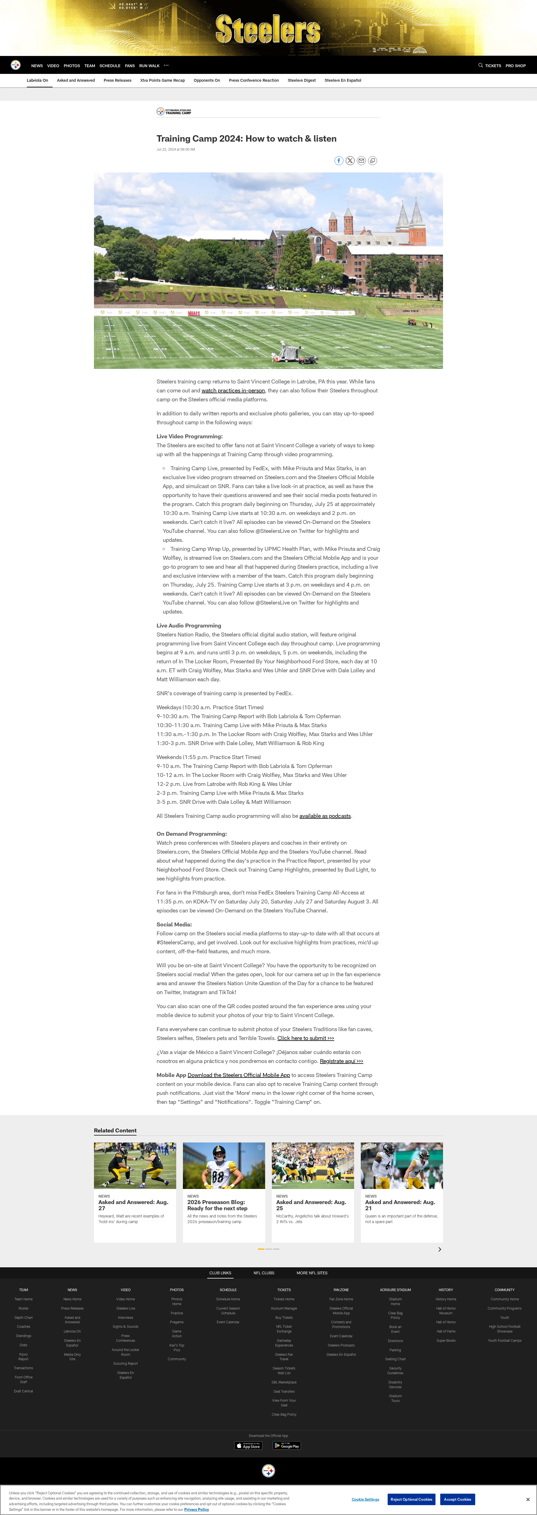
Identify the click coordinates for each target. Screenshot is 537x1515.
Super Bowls (446, 1340)
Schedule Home (228, 1299)
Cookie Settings (365, 1499)
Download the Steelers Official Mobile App (239, 1074)
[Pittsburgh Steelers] (268, 1471)
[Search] (481, 65)
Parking (395, 1350)
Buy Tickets (284, 1317)
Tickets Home (284, 1299)
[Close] (528, 1499)
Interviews (125, 1317)
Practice (177, 1313)
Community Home (505, 1299)
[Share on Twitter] (350, 163)
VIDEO (126, 1290)
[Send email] (361, 163)
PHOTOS (177, 1290)
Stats (23, 1345)
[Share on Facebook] (339, 163)
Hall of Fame (446, 1331)
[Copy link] (372, 161)
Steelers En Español (341, 1354)
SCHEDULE (228, 1290)
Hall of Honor (446, 1322)
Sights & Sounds (125, 1326)
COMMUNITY (505, 1290)
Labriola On (72, 1331)
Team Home (23, 1299)
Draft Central (23, 1391)
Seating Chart (395, 1359)
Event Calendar (228, 1322)
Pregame (176, 1322)
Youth (504, 1317)
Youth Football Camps (505, 1340)
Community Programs (505, 1308)
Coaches (23, 1326)
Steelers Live (125, 1308)
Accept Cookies (457, 1499)
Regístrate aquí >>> (341, 1060)
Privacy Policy (196, 1509)
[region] (268, 1500)
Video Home (125, 1299)
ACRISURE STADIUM (395, 1290)
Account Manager (284, 1308)
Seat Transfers (284, 1391)
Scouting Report (125, 1363)
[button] (261, 1249)
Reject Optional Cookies (411, 1499)
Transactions (23, 1368)
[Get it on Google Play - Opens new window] (287, 1448)
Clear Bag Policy (284, 1414)
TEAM (23, 1290)
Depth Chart (24, 1317)
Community (177, 1359)
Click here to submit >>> (305, 1037)
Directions (395, 1341)
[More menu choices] (166, 65)
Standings (23, 1336)
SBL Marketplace (284, 1382)
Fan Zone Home (341, 1299)
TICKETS (284, 1290)
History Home (446, 1299)
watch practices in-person (233, 390)
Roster (24, 1308)
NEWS (72, 1290)
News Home (72, 1299)
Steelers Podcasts (341, 1345)
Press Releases (72, 1308)
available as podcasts (325, 815)
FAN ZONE (341, 1290)
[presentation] (441, 1250)
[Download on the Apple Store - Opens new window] (248, 1446)
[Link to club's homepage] (15, 65)
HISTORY (446, 1290)
